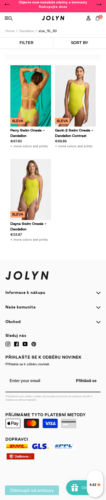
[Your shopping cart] (98, 23)
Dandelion (26, 31)
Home (10, 31)
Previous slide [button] (7, 4)
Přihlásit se (86, 381)
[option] (53, 4)
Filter (26, 42)
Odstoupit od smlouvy (32, 490)
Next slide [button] (98, 4)
